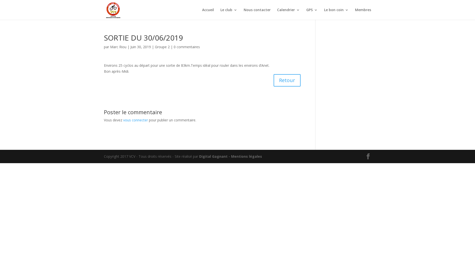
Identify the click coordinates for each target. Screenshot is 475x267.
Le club (226, 10)
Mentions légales (246, 156)
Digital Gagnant (213, 156)
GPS (309, 10)
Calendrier (286, 10)
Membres (363, 10)
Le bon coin (334, 10)
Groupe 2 (162, 46)
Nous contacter (257, 10)
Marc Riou (118, 46)
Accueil (208, 10)
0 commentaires (187, 46)
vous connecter (135, 120)
